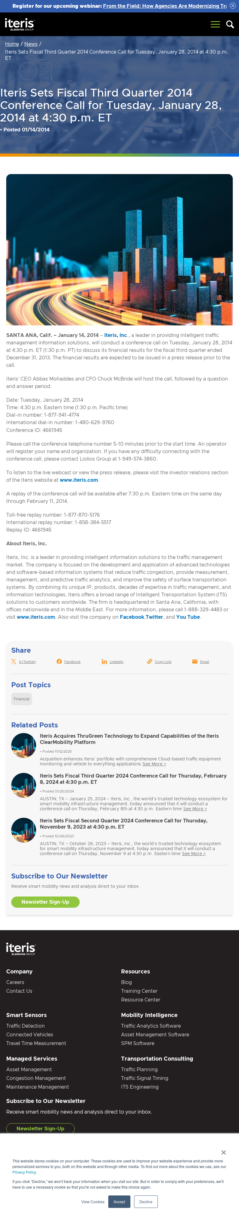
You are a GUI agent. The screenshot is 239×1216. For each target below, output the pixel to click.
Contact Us (19, 991)
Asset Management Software (155, 1034)
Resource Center (140, 999)
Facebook (132, 617)
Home (12, 44)
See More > (154, 764)
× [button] (223, 1150)
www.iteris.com (79, 480)
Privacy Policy (24, 1172)
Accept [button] (119, 1201)
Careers (15, 982)
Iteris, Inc (115, 335)
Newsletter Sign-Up (45, 902)
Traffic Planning (139, 1069)
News (31, 44)
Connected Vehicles (29, 1034)
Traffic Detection (25, 1026)
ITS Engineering (140, 1087)
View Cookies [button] (93, 1201)
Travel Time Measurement (36, 1043)
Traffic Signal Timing (144, 1078)
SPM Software (137, 1043)
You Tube (188, 617)
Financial (22, 699)
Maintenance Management (37, 1087)
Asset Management (29, 1069)
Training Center (139, 991)
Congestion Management (36, 1078)
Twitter (154, 617)
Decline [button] (145, 1201)
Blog (126, 982)
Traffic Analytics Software (151, 1026)
